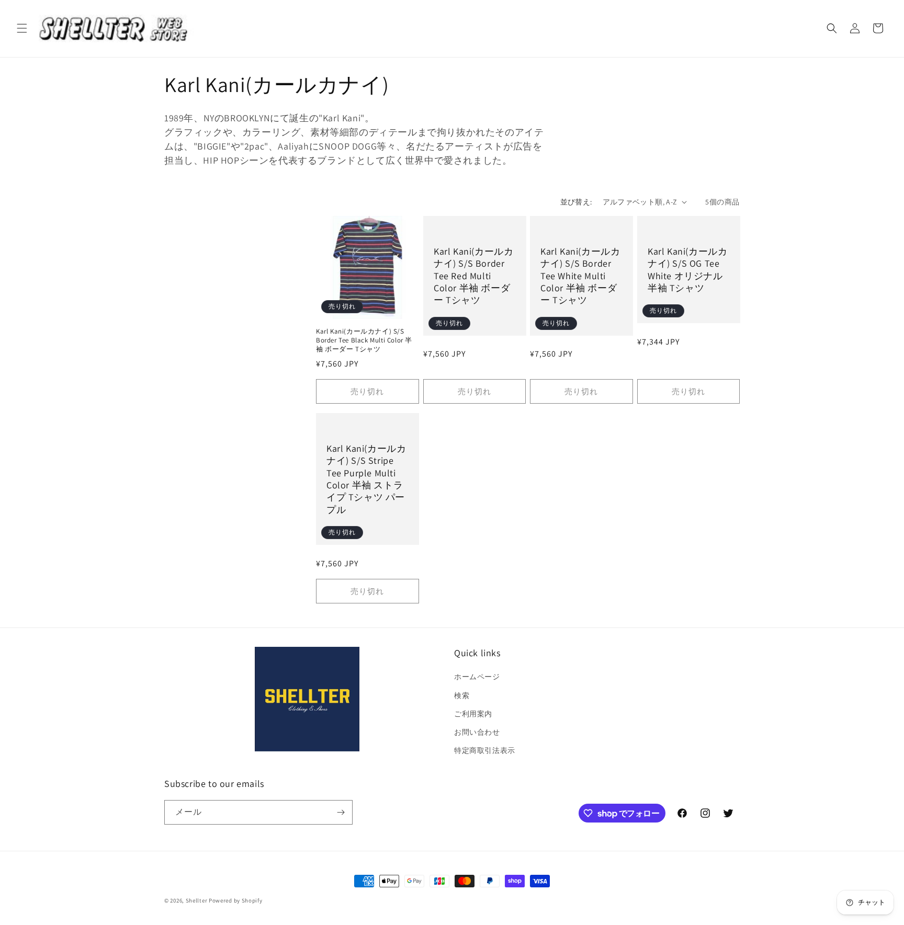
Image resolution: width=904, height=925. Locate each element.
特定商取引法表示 (484, 750)
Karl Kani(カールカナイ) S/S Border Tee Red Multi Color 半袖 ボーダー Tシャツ (473, 275)
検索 (461, 695)
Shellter (197, 900)
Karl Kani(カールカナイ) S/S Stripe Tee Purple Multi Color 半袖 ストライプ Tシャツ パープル (366, 479)
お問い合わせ (477, 732)
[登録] (340, 812)
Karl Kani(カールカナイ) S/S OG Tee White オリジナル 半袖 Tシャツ (687, 269)
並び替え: (576, 202)
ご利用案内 (473, 713)
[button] (21, 28)
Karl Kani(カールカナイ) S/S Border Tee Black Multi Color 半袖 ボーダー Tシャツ (364, 340)
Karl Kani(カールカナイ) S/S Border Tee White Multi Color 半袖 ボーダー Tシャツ (580, 275)
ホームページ (477, 676)
